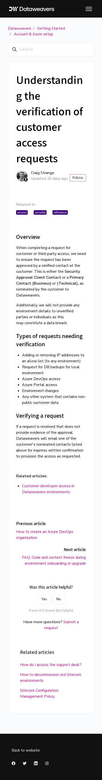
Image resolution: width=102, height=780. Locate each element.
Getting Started (51, 28)
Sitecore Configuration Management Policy (39, 693)
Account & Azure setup (33, 34)
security (40, 212)
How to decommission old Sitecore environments (50, 677)
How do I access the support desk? (50, 664)
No (58, 599)
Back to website (26, 750)
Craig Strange (42, 172)
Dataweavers (19, 28)
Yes (44, 599)
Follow (78, 177)
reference (60, 212)
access (22, 212)
